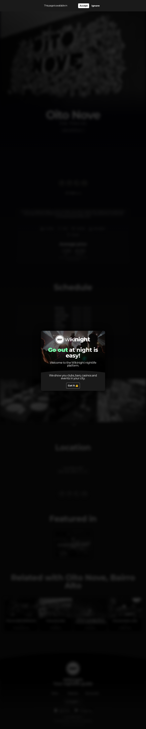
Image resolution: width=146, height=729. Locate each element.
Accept (84, 5)
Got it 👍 (73, 385)
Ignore (96, 5)
